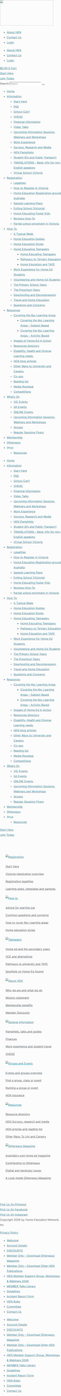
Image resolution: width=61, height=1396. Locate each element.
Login (10, 42)
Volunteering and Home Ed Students (37, 279)
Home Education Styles (29, 244)
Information (14, 96)
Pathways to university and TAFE (27, 964)
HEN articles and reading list (24, 1129)
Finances (11, 1039)
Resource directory (18, 1114)
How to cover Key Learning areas (27, 922)
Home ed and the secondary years (28, 949)
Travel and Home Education (31, 300)
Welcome (12, 1240)
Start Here (20, 101)
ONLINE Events (23, 412)
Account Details (17, 1245)
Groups (18, 427)
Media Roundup (24, 386)
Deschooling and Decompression (35, 295)
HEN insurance (15, 1095)
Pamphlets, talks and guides (24, 1031)
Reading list (21, 381)
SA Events (20, 407)
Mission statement (17, 997)
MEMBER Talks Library (21, 1286)
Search (4, 83)
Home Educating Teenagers (31, 249)
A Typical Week (23, 234)
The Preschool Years (27, 290)
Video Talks (21, 127)
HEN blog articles (25, 361)
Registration (14, 178)
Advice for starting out (20, 907)
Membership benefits (19, 1005)
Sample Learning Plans (28, 203)
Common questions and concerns (27, 915)
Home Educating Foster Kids (32, 213)
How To (12, 228)
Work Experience (24, 142)
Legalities (20, 183)
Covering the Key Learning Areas (35, 315)
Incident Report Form (20, 1296)
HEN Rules (13, 1301)
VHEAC (18, 116)
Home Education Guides (29, 239)
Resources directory (26, 346)
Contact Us (14, 37)
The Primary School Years (30, 284)
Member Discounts (18, 1012)
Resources (13, 310)
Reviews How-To (24, 218)
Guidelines (13, 1291)
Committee (14, 1306)
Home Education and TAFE (37, 264)
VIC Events (21, 402)
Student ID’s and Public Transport (35, 157)
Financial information (27, 122)
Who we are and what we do (24, 990)
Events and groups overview (24, 1073)
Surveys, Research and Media (32, 147)
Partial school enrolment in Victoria (36, 223)
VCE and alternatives (19, 956)
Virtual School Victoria (28, 172)
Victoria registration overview (25, 874)
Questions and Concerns (29, 305)
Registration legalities (19, 881)
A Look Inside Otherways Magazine (28, 1178)
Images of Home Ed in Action (32, 340)
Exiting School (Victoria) (29, 208)
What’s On (13, 396)
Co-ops (18, 376)
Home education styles (20, 930)
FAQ (16, 106)
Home (10, 91)
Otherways (14, 442)
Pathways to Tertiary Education (40, 259)
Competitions (22, 391)
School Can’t (22, 111)
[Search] (43, 84)
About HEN (14, 32)
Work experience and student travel (28, 1046)
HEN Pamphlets (24, 152)
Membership (15, 437)
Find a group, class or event (23, 1080)
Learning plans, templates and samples (30, 889)
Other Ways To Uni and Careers (26, 1136)
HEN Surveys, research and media (27, 1121)
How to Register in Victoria (31, 188)
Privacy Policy (9, 1232)
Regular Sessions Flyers (29, 432)
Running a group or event (22, 1088)
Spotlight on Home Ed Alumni (25, 971)
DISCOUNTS (15, 1250)
